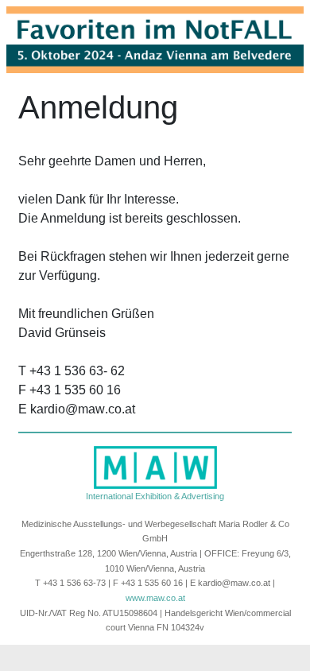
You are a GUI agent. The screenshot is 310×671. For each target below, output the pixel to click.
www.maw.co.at (155, 598)
